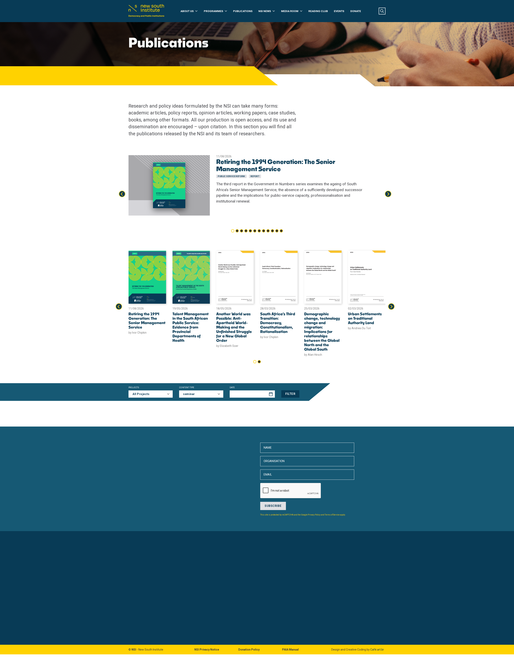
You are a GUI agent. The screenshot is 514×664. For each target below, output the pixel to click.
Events (339, 11)
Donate (355, 11)
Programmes (213, 11)
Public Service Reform (231, 176)
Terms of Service (332, 515)
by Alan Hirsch (313, 354)
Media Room (289, 11)
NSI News (264, 11)
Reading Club (318, 11)
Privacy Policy (314, 515)
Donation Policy (249, 649)
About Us (187, 11)
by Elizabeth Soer (227, 345)
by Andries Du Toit (359, 328)
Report (255, 176)
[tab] (232, 230)
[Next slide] (388, 194)
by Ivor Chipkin (137, 332)
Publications (242, 11)
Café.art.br (377, 649)
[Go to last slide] (122, 194)
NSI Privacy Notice (206, 649)
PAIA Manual (290, 649)
